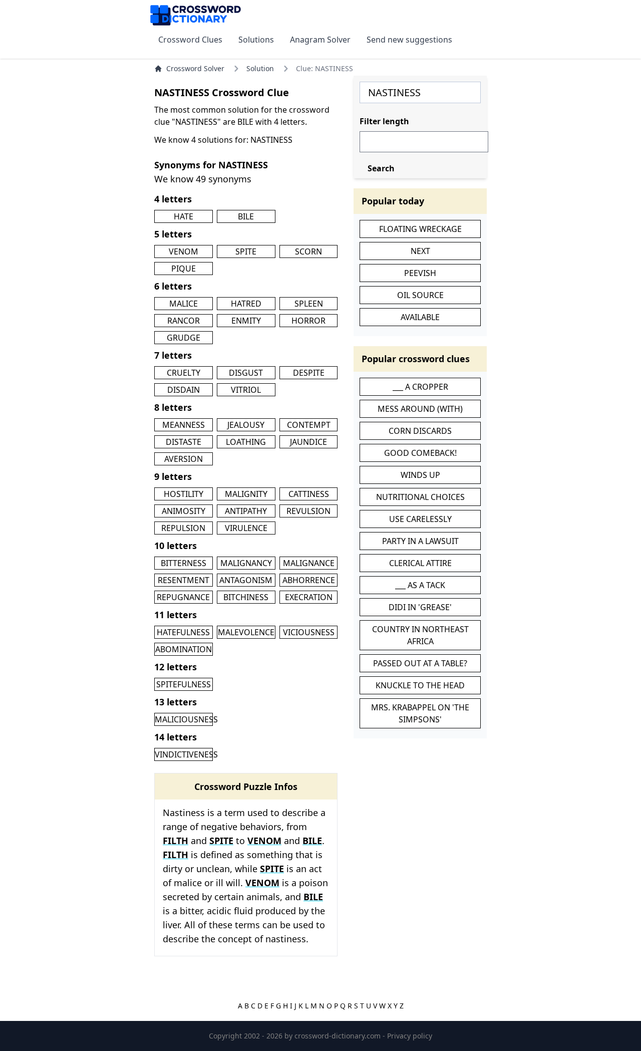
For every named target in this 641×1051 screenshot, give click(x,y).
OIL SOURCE (420, 295)
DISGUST (246, 372)
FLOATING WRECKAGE (420, 228)
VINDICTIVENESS (186, 754)
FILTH (175, 841)
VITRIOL (246, 389)
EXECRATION (309, 597)
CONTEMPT (309, 424)
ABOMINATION (183, 649)
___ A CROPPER (420, 386)
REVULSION (308, 510)
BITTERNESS (183, 563)
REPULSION (183, 528)
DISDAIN (183, 389)
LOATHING (246, 441)
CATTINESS (308, 493)
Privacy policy (409, 1035)
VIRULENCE (246, 528)
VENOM (183, 251)
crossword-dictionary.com (338, 1035)
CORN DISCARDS (420, 430)
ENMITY (246, 320)
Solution (260, 68)
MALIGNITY (246, 493)
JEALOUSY (245, 424)
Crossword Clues (190, 39)
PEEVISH (420, 273)
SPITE (245, 251)
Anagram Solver (320, 39)
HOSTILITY (183, 493)
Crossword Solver (195, 68)
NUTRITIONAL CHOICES (420, 496)
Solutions (256, 39)
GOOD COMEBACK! (420, 452)
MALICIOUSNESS (186, 719)
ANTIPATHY (246, 510)
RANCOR (183, 320)
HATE (183, 216)
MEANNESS (183, 424)
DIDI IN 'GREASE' (420, 607)
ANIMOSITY (183, 510)
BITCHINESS (245, 597)
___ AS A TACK (420, 585)
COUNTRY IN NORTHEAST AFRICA (420, 635)
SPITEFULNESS (183, 684)
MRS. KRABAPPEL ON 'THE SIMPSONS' (420, 713)
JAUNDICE (308, 441)
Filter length (384, 121)
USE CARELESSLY (420, 518)
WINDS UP (420, 474)
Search (381, 168)
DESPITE (309, 372)
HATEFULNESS (183, 632)
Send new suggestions (409, 39)
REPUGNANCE (183, 597)
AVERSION (183, 458)
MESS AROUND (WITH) (420, 408)
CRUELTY (183, 372)
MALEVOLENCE (246, 632)
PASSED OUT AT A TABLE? (420, 663)
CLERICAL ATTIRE (420, 563)
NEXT (420, 250)
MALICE (183, 303)
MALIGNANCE (309, 563)
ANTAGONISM (245, 580)
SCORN (308, 251)
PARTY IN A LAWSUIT (420, 541)
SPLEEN (308, 303)
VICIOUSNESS (309, 632)
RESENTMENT (183, 580)
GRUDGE (183, 337)
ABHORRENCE (308, 580)
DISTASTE (183, 441)
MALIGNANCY (246, 563)
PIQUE (183, 268)
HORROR (308, 320)
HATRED (246, 303)
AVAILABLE (420, 317)
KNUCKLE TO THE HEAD (420, 685)
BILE (246, 216)
